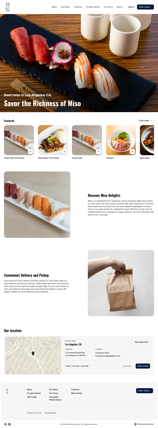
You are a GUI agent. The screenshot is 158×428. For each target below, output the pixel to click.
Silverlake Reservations (55, 398)
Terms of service (34, 413)
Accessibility (50, 413)
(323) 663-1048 (102, 353)
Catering (78, 7)
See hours (127, 366)
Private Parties (93, 7)
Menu (54, 7)
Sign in (131, 7)
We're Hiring (76, 393)
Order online (143, 366)
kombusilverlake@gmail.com (107, 356)
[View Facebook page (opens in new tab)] (5, 424)
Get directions (141, 342)
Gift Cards (32, 397)
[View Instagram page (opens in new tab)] (9, 424)
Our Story (108, 7)
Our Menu (65, 7)
